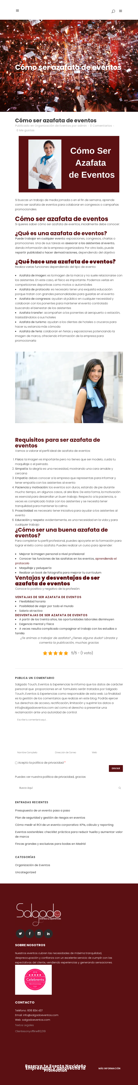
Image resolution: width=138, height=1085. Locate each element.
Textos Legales (24, 1025)
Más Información (109, 1068)
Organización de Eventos (53, 126)
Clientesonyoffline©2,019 (30, 1031)
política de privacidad (58, 777)
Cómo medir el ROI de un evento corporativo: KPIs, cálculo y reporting (64, 825)
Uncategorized (25, 872)
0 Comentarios (101, 126)
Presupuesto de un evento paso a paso (42, 810)
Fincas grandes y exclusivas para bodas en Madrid (50, 844)
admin (82, 126)
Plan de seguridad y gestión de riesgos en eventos (50, 818)
